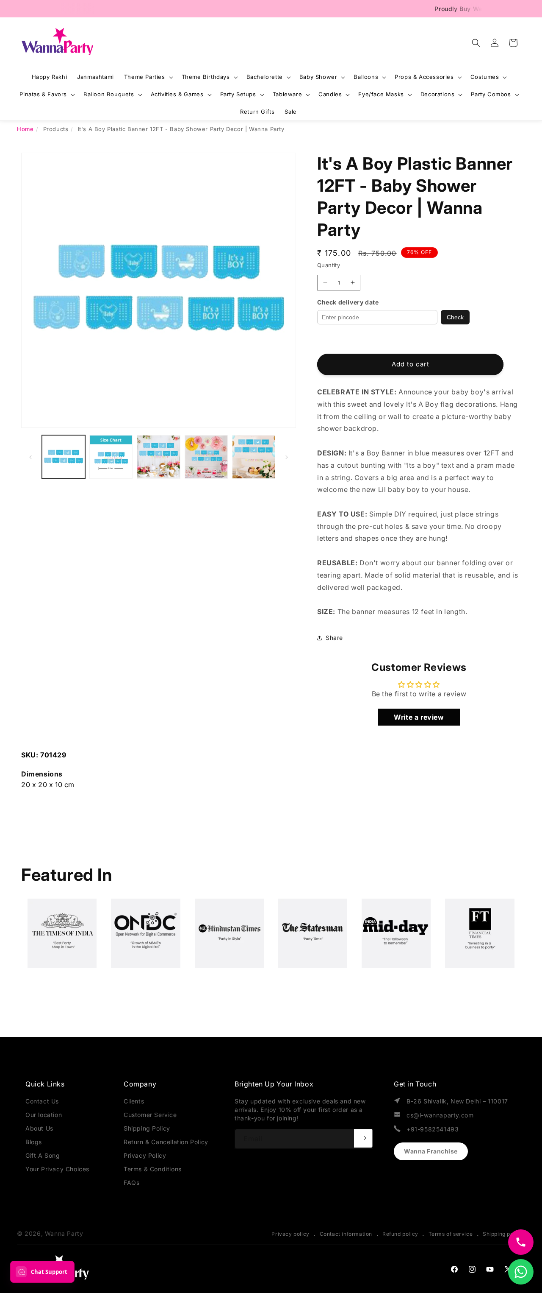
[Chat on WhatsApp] (521, 1272)
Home (25, 129)
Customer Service (150, 1114)
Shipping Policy (147, 1128)
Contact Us (42, 1101)
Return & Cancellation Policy (166, 1141)
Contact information (346, 1234)
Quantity (328, 265)
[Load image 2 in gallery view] (111, 456)
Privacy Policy (145, 1155)
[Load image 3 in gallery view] (158, 456)
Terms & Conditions (153, 1169)
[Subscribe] (363, 1138)
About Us (39, 1128)
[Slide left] (30, 457)
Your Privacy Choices (57, 1169)
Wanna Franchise (431, 1151)
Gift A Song (42, 1155)
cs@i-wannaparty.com (439, 1115)
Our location (43, 1114)
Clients (134, 1101)
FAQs (131, 1182)
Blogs (33, 1141)
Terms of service (451, 1234)
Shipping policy (503, 1234)
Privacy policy (290, 1234)
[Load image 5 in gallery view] (253, 456)
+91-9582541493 (432, 1129)
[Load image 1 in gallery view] (63, 456)
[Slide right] (286, 457)
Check (455, 317)
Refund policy (400, 1234)
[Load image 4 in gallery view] (206, 456)
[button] (476, 43)
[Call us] (521, 1242)
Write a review (419, 717)
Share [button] (334, 637)
